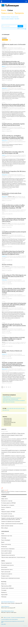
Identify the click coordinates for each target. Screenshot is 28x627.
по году (9, 39)
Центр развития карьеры (6, 550)
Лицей (2, 533)
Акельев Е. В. (4, 256)
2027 (8, 408)
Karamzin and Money (7, 264)
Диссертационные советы (7, 569)
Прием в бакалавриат (5, 540)
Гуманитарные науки (8, 418)
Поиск (20, 26)
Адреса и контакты (7, 617)
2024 (15, 408)
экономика (12, 401)
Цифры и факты (4, 498)
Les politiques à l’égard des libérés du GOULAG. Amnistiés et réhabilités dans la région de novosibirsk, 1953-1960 (13, 339)
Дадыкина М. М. (4, 196)
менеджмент (22, 400)
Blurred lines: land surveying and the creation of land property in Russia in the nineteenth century (13, 105)
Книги (3, 10)
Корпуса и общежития (6, 507)
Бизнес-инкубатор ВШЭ (6, 553)
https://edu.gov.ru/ (5, 606)
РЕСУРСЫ (3, 581)
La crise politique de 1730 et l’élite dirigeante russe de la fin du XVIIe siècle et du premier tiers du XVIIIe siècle (14, 276)
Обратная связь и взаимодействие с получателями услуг (13, 557)
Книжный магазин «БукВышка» (7, 588)
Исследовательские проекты (7, 565)
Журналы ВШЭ (4, 594)
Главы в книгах (7, 13)
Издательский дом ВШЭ (6, 586)
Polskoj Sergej (4, 279)
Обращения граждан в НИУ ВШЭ (8, 511)
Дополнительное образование (7, 548)
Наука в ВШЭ (16, 18)
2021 (21, 408)
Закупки (3, 509)
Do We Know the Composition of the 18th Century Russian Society (14, 172)
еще (8, 410)
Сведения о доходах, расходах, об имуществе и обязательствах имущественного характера (11, 518)
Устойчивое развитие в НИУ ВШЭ (8, 503)
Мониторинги (4, 567)
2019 (3, 410)
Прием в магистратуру (6, 544)
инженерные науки (14, 399)
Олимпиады (3, 538)
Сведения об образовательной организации (10, 521)
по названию (4, 39)
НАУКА (3, 560)
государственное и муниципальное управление (12, 397)
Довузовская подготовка (6, 535)
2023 (17, 408)
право (4, 401)
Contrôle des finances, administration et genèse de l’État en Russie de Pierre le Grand (13, 124)
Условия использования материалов (18, 617)
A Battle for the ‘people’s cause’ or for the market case (13, 45)
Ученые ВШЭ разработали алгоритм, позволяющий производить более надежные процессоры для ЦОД (13, 452)
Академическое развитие (6, 573)
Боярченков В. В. (5, 369)
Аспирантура (4, 546)
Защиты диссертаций (5, 571)
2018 (6, 410)
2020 (24, 408)
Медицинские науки (8, 420)
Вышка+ (2, 542)
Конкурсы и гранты (5, 576)
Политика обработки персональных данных (9, 619)
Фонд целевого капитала (6, 513)
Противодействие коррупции (7, 516)
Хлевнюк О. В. (4, 354)
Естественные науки (8, 419)
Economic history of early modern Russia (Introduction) (11, 193)
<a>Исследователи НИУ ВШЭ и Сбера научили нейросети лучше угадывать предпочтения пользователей (13, 435)
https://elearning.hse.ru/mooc (7, 611)
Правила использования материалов (7, 18)
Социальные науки (7, 423)
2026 (10, 408)
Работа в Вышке (4, 528)
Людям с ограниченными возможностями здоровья (12, 523)
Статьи (10, 10)
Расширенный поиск (14, 16)
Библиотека (3, 583)
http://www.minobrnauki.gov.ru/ (7, 601)
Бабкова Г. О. (4, 66)
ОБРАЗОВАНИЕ (5, 531)
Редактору (25, 625)
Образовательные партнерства (8, 555)
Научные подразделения (6, 563)
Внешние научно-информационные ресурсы (10, 578)
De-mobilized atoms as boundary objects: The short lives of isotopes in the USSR (13, 152)
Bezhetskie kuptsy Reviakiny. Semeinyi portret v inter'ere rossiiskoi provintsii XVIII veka (13, 85)
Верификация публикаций (5, 16)
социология (7, 401)
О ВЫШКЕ (3, 496)
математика (17, 400)
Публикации (12, 5)
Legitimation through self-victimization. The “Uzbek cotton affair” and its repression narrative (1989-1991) (14, 325)
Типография (3, 590)
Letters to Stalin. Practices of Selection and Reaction (12, 351)
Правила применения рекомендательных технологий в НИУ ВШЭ (12, 622)
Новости (3, 429)
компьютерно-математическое (9, 400)
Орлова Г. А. (4, 155)
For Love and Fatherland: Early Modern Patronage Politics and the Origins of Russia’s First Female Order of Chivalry (14, 220)
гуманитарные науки (6, 399)
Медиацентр (4, 592)
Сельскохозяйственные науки (9, 422)
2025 (12, 408)
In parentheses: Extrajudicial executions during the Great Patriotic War (14, 232)
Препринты (19, 13)
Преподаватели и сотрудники (7, 505)
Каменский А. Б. (5, 88)
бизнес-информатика (7, 396)
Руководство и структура (6, 500)
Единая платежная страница (7, 525)
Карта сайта (3, 624)
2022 (19, 408)
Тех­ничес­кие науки (7, 424)
